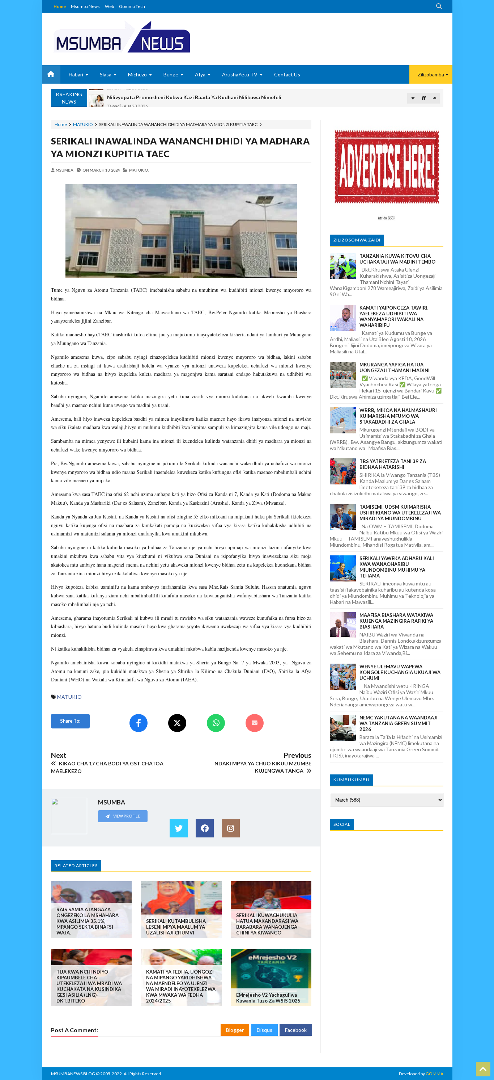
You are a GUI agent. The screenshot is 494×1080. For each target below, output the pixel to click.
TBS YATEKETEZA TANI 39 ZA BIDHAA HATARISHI (392, 464)
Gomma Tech (132, 6)
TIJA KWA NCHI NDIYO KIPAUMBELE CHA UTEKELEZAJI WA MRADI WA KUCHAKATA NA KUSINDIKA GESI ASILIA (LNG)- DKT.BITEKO (89, 986)
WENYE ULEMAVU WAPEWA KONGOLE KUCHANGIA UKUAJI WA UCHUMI (399, 672)
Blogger (235, 1030)
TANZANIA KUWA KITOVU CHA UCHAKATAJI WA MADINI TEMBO (397, 259)
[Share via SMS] (255, 723)
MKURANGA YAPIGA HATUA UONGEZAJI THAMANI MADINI (394, 367)
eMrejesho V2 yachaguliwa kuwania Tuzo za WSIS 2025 (268, 998)
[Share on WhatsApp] (216, 723)
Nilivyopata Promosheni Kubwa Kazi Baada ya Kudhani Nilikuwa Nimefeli (194, 94)
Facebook (296, 1030)
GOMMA (434, 1073)
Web (109, 6)
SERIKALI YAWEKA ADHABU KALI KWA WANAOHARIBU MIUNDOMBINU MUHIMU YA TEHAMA (396, 567)
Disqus (264, 1030)
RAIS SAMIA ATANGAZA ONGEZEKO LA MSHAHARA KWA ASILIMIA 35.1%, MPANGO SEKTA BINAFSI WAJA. (87, 921)
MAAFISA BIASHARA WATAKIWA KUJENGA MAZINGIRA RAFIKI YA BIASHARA (396, 621)
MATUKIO (83, 124)
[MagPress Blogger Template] (148, 36)
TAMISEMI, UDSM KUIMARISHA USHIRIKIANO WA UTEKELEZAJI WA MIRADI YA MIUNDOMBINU (400, 512)
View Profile (126, 816)
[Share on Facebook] (138, 723)
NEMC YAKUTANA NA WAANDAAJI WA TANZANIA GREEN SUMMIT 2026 (398, 723)
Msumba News (85, 6)
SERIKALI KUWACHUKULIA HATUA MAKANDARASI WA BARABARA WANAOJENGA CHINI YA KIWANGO (267, 924)
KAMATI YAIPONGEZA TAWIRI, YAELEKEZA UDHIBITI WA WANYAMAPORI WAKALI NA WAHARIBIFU (394, 316)
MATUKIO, (139, 170)
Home (60, 6)
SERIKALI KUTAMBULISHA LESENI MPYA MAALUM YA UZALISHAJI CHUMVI (176, 927)
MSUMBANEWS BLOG (73, 1073)
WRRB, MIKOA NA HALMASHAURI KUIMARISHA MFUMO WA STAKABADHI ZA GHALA (398, 416)
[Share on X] (177, 723)
